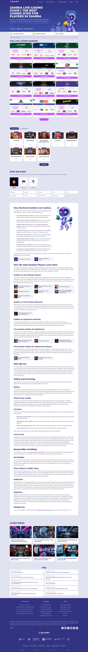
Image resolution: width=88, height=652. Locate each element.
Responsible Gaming (46, 609)
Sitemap (67, 650)
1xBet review (44, 60)
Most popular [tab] (15, 128)
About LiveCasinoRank (65, 604)
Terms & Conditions (52, 650)
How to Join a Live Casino (24, 604)
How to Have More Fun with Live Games (25, 607)
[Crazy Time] (57, 139)
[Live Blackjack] (30, 139)
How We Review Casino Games (65, 611)
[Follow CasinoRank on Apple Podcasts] (77, 628)
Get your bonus (20, 58)
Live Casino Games (50, 1)
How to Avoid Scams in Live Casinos (25, 609)
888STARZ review (21, 78)
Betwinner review (20, 60)
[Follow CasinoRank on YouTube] (71, 628)
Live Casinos (40, 1)
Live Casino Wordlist (46, 604)
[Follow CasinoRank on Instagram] (65, 628)
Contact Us (65, 615)
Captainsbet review (44, 78)
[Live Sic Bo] (16, 139)
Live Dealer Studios (62, 1)
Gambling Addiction (46, 613)
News (77, 1)
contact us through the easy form (44, 510)
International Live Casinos (46, 615)
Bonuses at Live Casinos (46, 607)
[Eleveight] (47, 639)
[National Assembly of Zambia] (29, 639)
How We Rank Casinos (65, 609)
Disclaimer (65, 613)
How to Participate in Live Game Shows (25, 613)
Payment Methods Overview (46, 611)
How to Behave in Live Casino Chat (25, 611)
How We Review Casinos (65, 607)
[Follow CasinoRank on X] (68, 628)
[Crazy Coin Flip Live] (44, 154)
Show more (43, 119)
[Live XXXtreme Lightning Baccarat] (44, 139)
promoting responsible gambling (36, 452)
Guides (71, 1)
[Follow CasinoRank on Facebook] (62, 628)
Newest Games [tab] (25, 128)
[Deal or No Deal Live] (16, 154)
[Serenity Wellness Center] (59, 639)
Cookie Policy (21, 650)
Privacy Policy (36, 650)
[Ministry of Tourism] (22, 639)
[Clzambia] (36, 639)
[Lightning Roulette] (71, 139)
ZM (11, 628)
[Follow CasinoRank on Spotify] (74, 628)
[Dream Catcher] (30, 154)
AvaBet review (67, 60)
